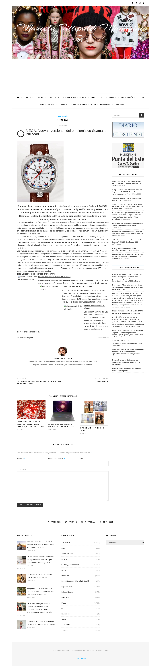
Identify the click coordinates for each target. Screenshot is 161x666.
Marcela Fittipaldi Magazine (80, 27)
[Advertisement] (80, 76)
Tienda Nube (118, 341)
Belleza (113, 97)
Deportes (119, 104)
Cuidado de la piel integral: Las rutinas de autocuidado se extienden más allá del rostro (127, 256)
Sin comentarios (103, 337)
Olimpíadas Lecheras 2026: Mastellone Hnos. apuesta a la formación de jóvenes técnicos (128, 352)
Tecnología (127, 97)
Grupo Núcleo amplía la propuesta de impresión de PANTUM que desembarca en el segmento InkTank (127, 192)
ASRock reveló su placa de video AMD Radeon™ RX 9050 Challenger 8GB (126, 241)
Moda (40, 97)
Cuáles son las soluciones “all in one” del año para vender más (126, 362)
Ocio (93, 104)
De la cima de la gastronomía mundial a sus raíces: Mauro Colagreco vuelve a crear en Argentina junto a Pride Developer (127, 216)
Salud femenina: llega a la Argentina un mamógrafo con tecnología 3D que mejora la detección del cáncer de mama (127, 333)
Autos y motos (79, 104)
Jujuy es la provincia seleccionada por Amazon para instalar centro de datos (127, 287)
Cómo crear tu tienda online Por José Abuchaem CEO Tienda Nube (127, 343)
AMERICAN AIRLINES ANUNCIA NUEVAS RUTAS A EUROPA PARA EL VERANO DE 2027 (126, 183)
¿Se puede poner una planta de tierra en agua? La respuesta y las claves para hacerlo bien (127, 206)
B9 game (116, 368)
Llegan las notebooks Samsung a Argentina (126, 369)
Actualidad (53, 97)
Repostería (65, 614)
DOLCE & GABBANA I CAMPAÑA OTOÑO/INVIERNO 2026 (124, 249)
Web (81, 458)
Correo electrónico (56, 458)
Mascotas (105, 104)
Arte (28, 97)
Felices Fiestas (67, 592)
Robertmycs (118, 360)
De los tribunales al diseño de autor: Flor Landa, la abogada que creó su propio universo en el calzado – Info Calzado (127, 296)
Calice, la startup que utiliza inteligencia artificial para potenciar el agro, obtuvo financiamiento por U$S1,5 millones (127, 277)
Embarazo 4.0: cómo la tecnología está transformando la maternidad (127, 224)
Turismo (62, 104)
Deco (41, 104)
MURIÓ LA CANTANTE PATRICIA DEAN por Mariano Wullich (127, 312)
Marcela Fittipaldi (26, 337)
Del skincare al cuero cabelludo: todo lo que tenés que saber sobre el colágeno (128, 324)
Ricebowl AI (118, 274)
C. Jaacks (104, 650)
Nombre (21, 458)
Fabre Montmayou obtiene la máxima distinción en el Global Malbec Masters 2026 (127, 233)
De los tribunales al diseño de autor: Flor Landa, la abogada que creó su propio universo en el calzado (127, 303)
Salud (51, 104)
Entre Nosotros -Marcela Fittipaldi (75, 581)
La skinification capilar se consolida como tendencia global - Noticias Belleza (125, 319)
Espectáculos (98, 97)
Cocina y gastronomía (74, 97)
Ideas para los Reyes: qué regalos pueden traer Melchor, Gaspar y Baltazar (30, 424)
